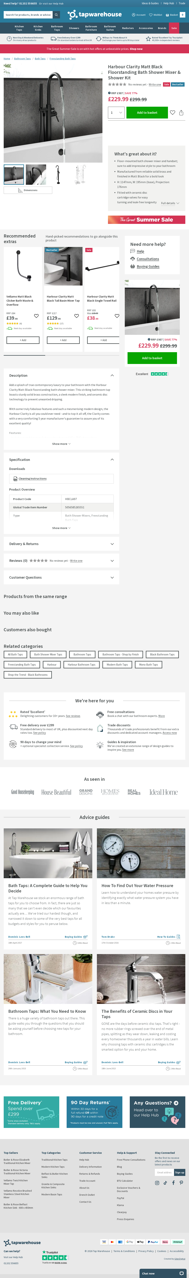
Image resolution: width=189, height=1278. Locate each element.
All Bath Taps (15, 654)
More (161, 716)
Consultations (148, 258)
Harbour (51, 664)
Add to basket (152, 112)
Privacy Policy (146, 1251)
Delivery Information (90, 1166)
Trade (182, 3)
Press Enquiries (125, 1219)
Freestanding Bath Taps (63, 58)
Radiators (128, 28)
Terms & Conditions (124, 1251)
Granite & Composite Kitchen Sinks (53, 1185)
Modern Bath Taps (117, 664)
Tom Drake (108, 936)
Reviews (15, 560)
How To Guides (169, 937)
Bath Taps (40, 58)
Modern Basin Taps (52, 1194)
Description (18, 375)
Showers (74, 28)
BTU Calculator (125, 1180)
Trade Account (87, 1180)
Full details (168, 203)
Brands (162, 28)
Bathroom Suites (110, 28)
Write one (155, 84)
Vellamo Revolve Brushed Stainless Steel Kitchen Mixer (18, 1194)
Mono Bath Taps (148, 664)
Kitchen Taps (19, 28)
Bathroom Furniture (91, 28)
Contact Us (85, 1201)
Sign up (179, 1172)
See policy (39, 732)
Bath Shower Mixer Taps (48, 654)
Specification (19, 459)
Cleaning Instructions (33, 478)
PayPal (120, 1198)
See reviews (73, 716)
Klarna (120, 1205)
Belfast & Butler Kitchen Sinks (55, 1175)
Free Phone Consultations (131, 1159)
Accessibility (177, 1251)
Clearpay (122, 1212)
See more (128, 749)
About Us (84, 1187)
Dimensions (38, 190)
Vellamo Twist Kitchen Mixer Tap (16, 1182)
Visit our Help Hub (13, 1257)
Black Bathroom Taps (162, 654)
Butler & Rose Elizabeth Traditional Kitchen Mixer (17, 1161)
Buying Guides (148, 266)
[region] (61, 302)
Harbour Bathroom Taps (81, 664)
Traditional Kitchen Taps (55, 1159)
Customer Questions (25, 577)
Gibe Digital (179, 1258)
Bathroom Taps (57, 28)
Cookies (161, 1251)
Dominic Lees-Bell (19, 936)
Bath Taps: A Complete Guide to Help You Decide (47, 888)
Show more (59, 443)
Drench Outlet (87, 1194)
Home (7, 58)
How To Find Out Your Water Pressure (137, 885)
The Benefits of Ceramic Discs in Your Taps (137, 1013)
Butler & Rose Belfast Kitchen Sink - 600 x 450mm (18, 1206)
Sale (174, 28)
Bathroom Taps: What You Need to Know (47, 1011)
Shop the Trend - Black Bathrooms (28, 674)
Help (140, 251)
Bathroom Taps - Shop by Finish (120, 654)
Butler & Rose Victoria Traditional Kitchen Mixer (17, 1171)
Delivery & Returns (24, 543)
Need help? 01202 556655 (34, 3)
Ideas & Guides (150, 3)
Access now (170, 732)
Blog (119, 1166)
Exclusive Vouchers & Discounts (128, 1189)
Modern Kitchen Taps (53, 1166)
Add (29, 340)
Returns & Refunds (89, 1173)
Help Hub (168, 3)
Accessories (146, 28)
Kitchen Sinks (38, 28)
